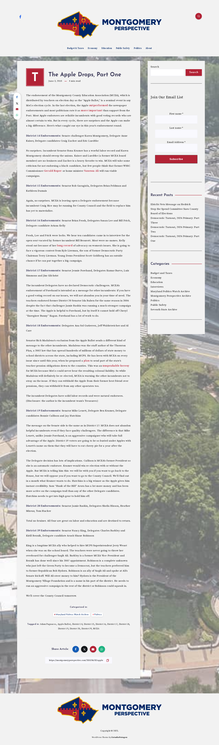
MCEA (96, 628)
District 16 (101, 624)
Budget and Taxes (161, 273)
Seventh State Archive (164, 309)
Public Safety (123, 48)
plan (87, 360)
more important (91, 110)
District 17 (112, 624)
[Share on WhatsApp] (17, 115)
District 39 (86, 628)
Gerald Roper (53, 171)
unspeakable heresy (116, 365)
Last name (176, 128)
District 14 (77, 624)
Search (155, 66)
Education (106, 48)
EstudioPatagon (119, 737)
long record (65, 245)
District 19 (63, 628)
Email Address (176, 142)
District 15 (89, 624)
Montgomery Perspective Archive (171, 296)
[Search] (198, 16)
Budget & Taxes (75, 48)
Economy (92, 48)
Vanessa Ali (91, 171)
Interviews (157, 286)
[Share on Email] (17, 109)
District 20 (75, 628)
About (149, 48)
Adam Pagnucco (48, 624)
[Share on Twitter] (17, 103)
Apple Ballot (64, 624)
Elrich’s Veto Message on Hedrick (171, 204)
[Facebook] (20, 16)
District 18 (124, 624)
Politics (138, 48)
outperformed (98, 105)
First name (176, 113)
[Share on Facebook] (17, 97)
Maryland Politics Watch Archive (72, 614)
